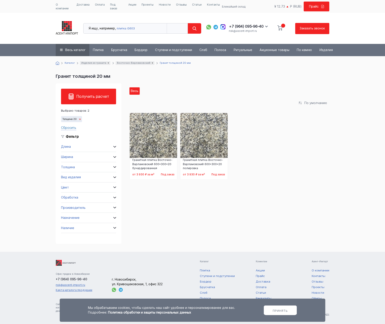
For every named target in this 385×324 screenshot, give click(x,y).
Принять (280, 310)
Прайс (314, 6)
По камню (304, 50)
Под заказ (113, 6)
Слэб (203, 50)
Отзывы (181, 4)
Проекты (147, 4)
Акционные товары (274, 50)
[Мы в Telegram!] (215, 27)
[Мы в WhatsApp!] (208, 27)
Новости (165, 4)
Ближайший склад (234, 6)
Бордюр (141, 50)
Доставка (83, 4)
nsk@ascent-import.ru (243, 31)
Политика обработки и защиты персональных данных (149, 312)
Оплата (100, 4)
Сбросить (68, 127)
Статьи (197, 4)
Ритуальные (243, 50)
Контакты (213, 4)
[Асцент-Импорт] (67, 28)
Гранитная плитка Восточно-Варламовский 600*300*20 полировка (203, 164)
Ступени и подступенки (173, 50)
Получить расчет (92, 96)
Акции (132, 4)
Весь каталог (75, 50)
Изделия (326, 50)
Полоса (220, 50)
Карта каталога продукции (74, 290)
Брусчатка (119, 50)
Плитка (98, 50)
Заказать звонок (312, 28)
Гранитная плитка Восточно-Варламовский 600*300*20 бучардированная (152, 164)
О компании (62, 6)
